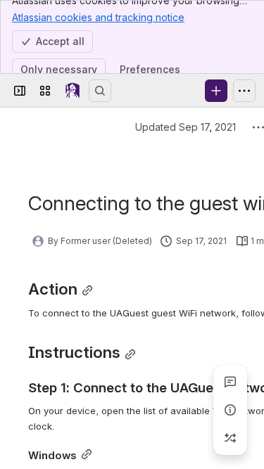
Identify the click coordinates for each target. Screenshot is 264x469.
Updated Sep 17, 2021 (185, 127)
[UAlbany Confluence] (72, 90)
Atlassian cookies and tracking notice (98, 17)
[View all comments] (230, 382)
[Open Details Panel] (230, 410)
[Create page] (230, 438)
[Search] (100, 90)
